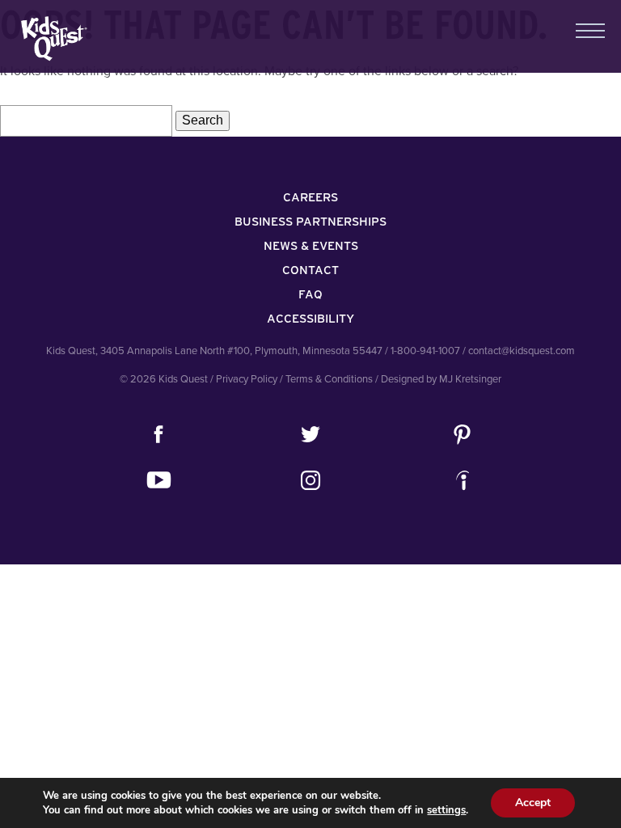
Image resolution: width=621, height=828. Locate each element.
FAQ (310, 294)
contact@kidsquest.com (521, 350)
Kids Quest (52, 38)
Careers (310, 197)
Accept (533, 802)
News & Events (311, 246)
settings (446, 810)
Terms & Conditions (329, 379)
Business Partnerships (310, 221)
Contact (310, 270)
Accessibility (310, 318)
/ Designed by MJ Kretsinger (438, 379)
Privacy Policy (246, 379)
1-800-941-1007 (425, 350)
